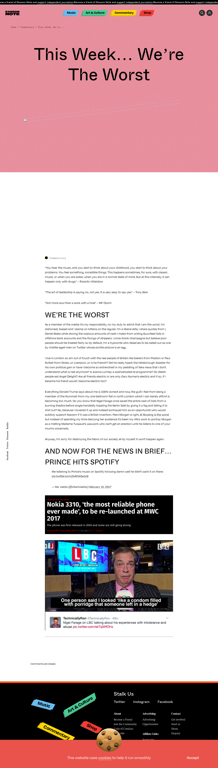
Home (13, 27)
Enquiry (175, 733)
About (117, 714)
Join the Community (125, 724)
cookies (104, 757)
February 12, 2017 (100, 487)
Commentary (124, 12)
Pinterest (7, 435)
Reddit (7, 425)
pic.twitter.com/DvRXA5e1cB (70, 476)
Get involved (178, 719)
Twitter (7, 445)
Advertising (149, 714)
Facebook (7, 455)
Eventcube (148, 739)
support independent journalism (55, 2)
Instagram (141, 701)
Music (71, 12)
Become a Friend (123, 719)
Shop (147, 12)
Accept (193, 757)
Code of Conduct (123, 728)
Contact (176, 714)
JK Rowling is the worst (154, 414)
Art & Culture (95, 12)
